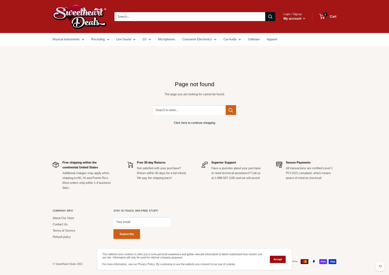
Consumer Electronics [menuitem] (197, 39)
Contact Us (60, 224)
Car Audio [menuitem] (229, 39)
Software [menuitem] (254, 39)
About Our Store (63, 218)
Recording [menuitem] (98, 39)
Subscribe (127, 234)
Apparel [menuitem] (272, 39)
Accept (278, 259)
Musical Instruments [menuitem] (66, 39)
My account (292, 18)
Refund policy (62, 237)
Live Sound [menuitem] (123, 39)
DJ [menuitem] (144, 39)
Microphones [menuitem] (166, 39)
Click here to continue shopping (194, 122)
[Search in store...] (231, 110)
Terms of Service (64, 230)
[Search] (270, 16)
